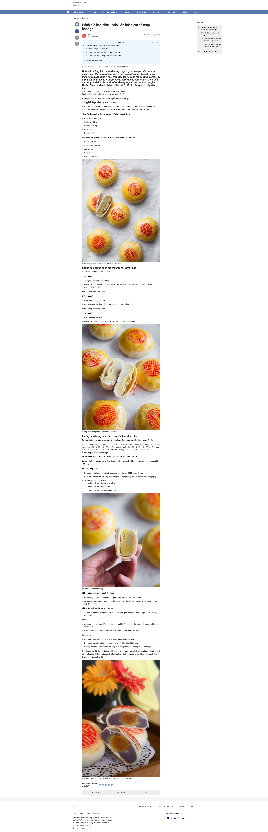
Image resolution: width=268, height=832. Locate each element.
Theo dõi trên (147, 35)
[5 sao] (112, 784)
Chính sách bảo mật (166, 806)
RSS (191, 806)
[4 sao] (109, 784)
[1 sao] (100, 784)
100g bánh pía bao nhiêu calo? (212, 34)
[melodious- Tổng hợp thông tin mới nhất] (80, 5)
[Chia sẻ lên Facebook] (77, 31)
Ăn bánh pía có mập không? (210, 51)
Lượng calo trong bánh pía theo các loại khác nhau (212, 45)
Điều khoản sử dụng (146, 806)
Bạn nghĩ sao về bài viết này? (89, 785)
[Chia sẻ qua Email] (77, 37)
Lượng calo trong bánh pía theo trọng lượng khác (212, 40)
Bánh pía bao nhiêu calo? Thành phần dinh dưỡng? (209, 28)
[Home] (77, 24)
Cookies (181, 806)
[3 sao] (106, 784)
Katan (90, 35)
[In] (77, 44)
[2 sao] (103, 784)
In (147, 792)
